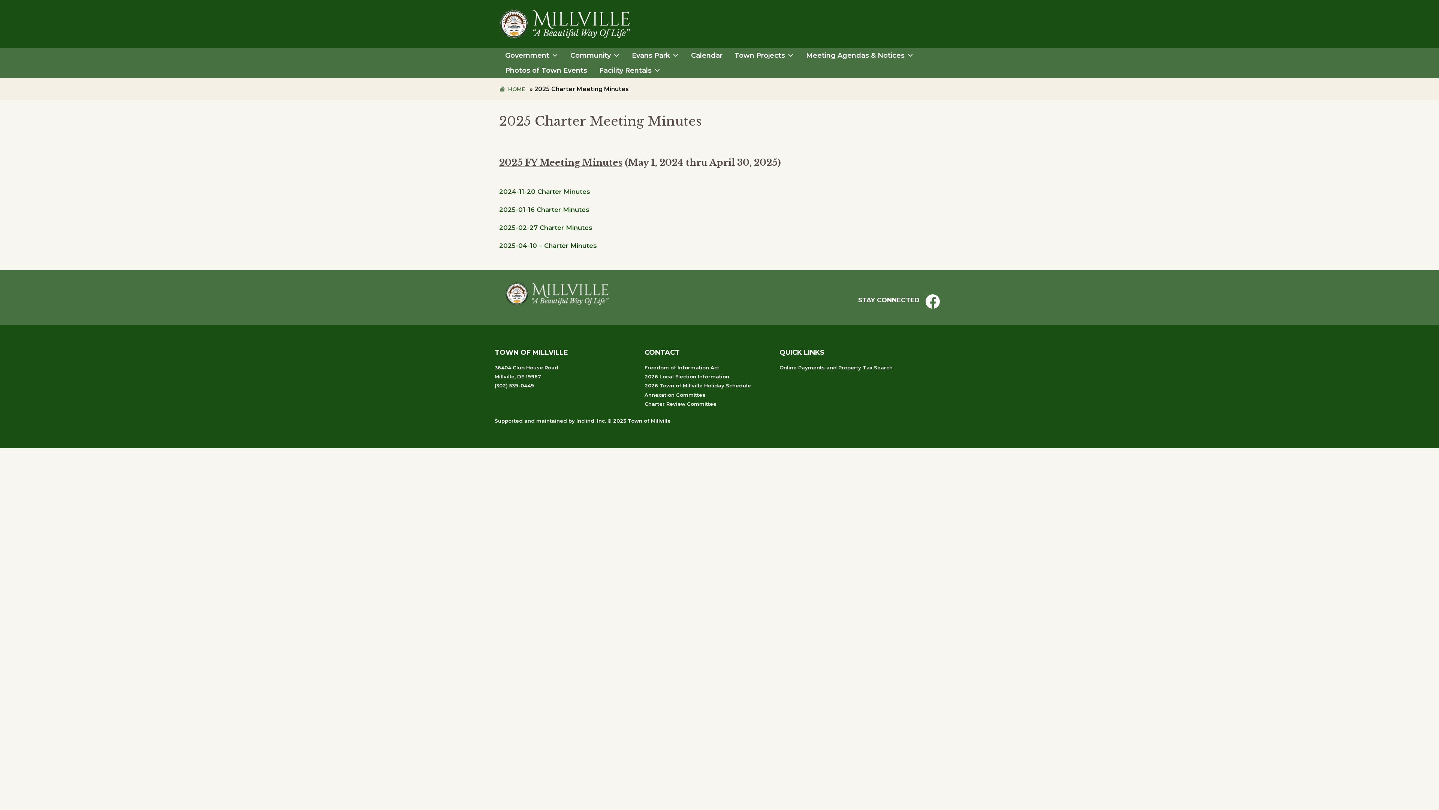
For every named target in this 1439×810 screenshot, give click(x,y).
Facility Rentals (625, 70)
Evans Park (651, 55)
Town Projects (759, 55)
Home (516, 89)
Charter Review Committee (681, 404)
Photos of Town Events (546, 70)
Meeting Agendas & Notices (855, 55)
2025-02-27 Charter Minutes (545, 227)
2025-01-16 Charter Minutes (544, 209)
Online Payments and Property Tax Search (836, 367)
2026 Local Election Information (687, 377)
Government (527, 55)
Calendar (706, 55)
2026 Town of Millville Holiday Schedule (698, 385)
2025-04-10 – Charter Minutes (548, 245)
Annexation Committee (675, 395)
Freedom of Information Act (682, 367)
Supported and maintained (531, 421)
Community (590, 55)
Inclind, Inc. (591, 421)
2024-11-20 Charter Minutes (544, 191)
